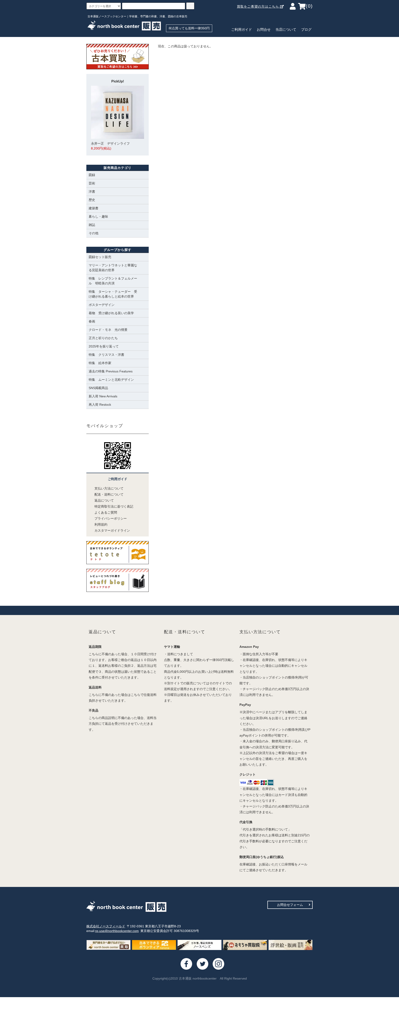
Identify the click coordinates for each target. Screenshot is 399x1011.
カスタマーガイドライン (112, 530)
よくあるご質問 (105, 512)
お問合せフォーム (290, 905)
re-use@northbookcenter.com (117, 931)
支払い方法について (109, 488)
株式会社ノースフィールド (105, 926)
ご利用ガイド (241, 29)
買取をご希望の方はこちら (258, 6)
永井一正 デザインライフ (110, 146)
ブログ (306, 29)
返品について (104, 500)
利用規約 (100, 524)
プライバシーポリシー (110, 518)
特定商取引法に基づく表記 (113, 506)
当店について (285, 29)
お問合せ (264, 29)
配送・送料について (109, 494)
